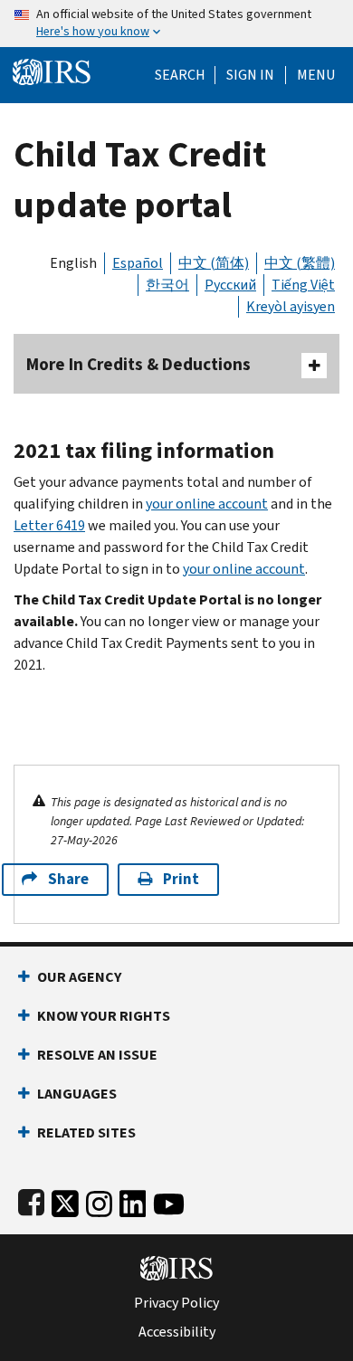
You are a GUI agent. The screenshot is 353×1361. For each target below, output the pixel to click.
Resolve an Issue (97, 1054)
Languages (77, 1093)
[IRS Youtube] (169, 1200)
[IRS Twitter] (65, 1200)
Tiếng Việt (303, 284)
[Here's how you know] (176, 23)
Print (181, 879)
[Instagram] (99, 1200)
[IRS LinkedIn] (133, 1200)
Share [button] (68, 879)
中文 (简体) (213, 262)
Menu (316, 75)
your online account (207, 503)
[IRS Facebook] (31, 1200)
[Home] (52, 70)
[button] (250, 75)
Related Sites (86, 1132)
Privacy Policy (176, 1303)
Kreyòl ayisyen (290, 306)
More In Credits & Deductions (138, 364)
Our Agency (79, 976)
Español (137, 262)
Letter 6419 (49, 525)
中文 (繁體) (299, 262)
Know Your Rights (103, 1015)
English (73, 262)
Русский (230, 284)
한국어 (167, 284)
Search (180, 75)
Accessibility (176, 1332)
